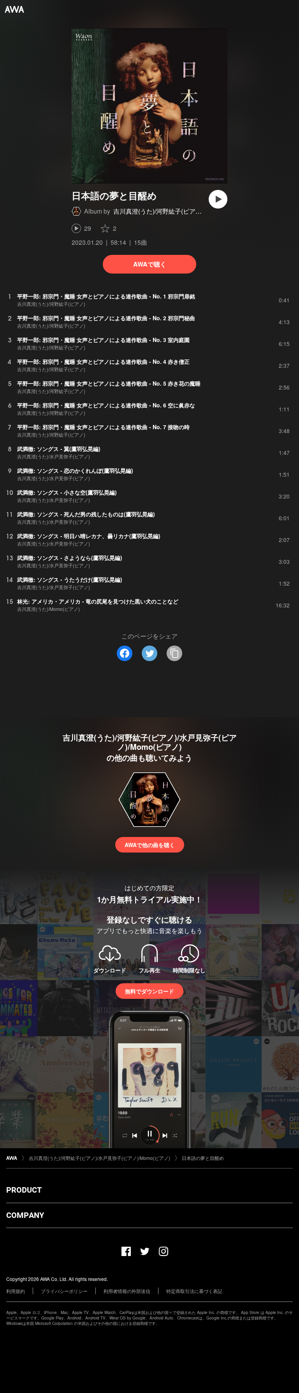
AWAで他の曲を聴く (150, 845)
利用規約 (15, 1291)
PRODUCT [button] (24, 1190)
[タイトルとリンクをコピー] (174, 653)
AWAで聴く (149, 264)
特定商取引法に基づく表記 (194, 1291)
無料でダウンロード (149, 991)
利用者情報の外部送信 (127, 1291)
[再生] (218, 199)
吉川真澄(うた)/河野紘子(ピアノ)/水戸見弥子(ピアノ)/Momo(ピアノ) (99, 1157)
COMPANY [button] (25, 1215)
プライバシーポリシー (64, 1291)
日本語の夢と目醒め (203, 1157)
